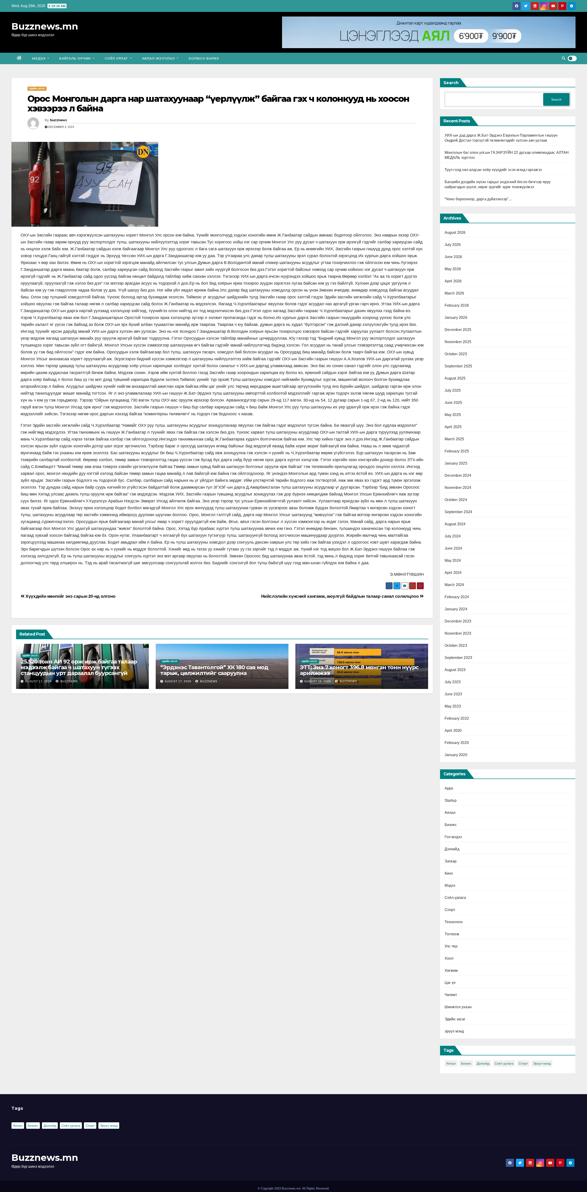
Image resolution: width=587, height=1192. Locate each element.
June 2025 (453, 403)
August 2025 (455, 378)
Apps (449, 788)
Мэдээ (39, 58)
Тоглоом (452, 934)
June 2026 (453, 257)
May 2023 (453, 706)
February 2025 (457, 451)
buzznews (58, 120)
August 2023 (455, 670)
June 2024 (453, 548)
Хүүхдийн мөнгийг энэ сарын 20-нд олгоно (70, 596)
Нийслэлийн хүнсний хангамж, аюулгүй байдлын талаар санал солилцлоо (340, 596)
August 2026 (455, 232)
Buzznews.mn (44, 26)
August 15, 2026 (317, 681)
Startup (451, 800)
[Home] (19, 58)
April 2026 (453, 281)
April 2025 (453, 427)
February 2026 (457, 305)
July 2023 (453, 682)
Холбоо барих (203, 58)
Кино (449, 873)
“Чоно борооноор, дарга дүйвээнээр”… (478, 199)
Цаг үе (450, 983)
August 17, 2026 (38, 681)
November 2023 (458, 633)
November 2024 (458, 488)
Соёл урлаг (117, 58)
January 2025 (456, 463)
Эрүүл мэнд (542, 1063)
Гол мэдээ (453, 837)
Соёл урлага (455, 898)
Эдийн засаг (37, 88)
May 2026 (453, 269)
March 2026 (454, 293)
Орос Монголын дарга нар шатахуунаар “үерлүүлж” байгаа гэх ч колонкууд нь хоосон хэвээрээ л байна (218, 103)
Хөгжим (451, 970)
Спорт (450, 910)
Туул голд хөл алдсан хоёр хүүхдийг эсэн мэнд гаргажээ (493, 170)
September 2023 (458, 658)
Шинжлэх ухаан (458, 1007)
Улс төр (451, 946)
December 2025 (458, 330)
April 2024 (453, 573)
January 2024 (456, 609)
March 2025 (454, 439)
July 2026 (453, 245)
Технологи (454, 922)
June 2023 (453, 694)
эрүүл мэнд (454, 1031)
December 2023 (458, 621)
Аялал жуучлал (159, 58)
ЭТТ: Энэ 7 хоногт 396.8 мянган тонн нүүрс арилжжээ (359, 670)
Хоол (449, 958)
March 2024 (454, 585)
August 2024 (455, 524)
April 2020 (453, 730)
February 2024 (457, 597)
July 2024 (453, 536)
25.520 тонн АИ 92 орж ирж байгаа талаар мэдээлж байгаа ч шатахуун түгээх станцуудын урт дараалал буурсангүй (79, 667)
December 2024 (458, 475)
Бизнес (451, 825)
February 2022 (457, 718)
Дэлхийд (452, 849)
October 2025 (456, 354)
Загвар (451, 861)
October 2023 (456, 645)
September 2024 (458, 512)
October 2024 (456, 500)
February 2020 (457, 743)
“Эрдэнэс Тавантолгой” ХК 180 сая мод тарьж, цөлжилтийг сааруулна (214, 670)
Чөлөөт (451, 995)
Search (451, 82)
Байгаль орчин (75, 58)
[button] (563, 58)
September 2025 (458, 366)
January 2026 (456, 317)
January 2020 (456, 755)
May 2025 (453, 415)
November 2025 (458, 342)
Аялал (450, 813)
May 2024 (453, 560)
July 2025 (453, 390)
